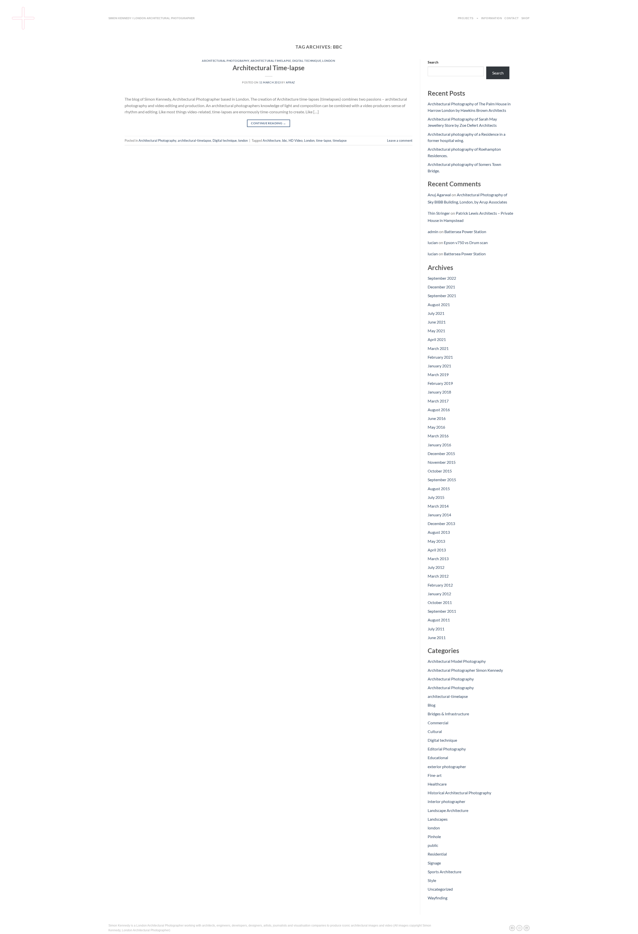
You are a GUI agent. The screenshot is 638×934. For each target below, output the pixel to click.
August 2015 (439, 488)
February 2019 (440, 383)
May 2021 (436, 330)
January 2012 (439, 593)
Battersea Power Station (465, 231)
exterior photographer (447, 766)
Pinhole (434, 836)
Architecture (272, 140)
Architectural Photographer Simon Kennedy (465, 670)
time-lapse (323, 140)
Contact (511, 18)
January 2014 (439, 514)
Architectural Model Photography (457, 661)
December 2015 (441, 453)
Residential (437, 854)
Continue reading (268, 123)
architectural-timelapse (270, 60)
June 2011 (437, 637)
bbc (284, 140)
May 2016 (436, 427)
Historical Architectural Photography (459, 792)
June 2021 (437, 322)
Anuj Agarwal (439, 194)
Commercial (438, 722)
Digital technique (306, 60)
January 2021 (439, 365)
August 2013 (439, 532)
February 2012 (440, 585)
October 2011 (440, 602)
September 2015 (442, 479)
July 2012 (436, 567)
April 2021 (437, 339)
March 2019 (438, 374)
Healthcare (437, 784)
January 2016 (439, 444)
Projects (466, 18)
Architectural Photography (225, 60)
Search (433, 62)
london (328, 60)
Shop (525, 18)
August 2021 (439, 304)
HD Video (296, 140)
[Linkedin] (527, 928)
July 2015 (436, 497)
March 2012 (438, 576)
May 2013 (436, 541)
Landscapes (438, 819)
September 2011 (442, 611)
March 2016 (438, 435)
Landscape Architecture (448, 810)
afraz (290, 82)
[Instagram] (519, 928)
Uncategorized (440, 889)
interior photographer (446, 801)
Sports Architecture (444, 871)
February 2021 (440, 357)
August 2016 (439, 409)
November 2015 (442, 462)
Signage (434, 863)
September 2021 (442, 295)
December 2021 (441, 286)
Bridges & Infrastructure (448, 713)
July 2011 (436, 628)
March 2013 (438, 558)
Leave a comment (399, 140)
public (433, 845)
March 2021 (438, 348)
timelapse (340, 140)
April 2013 (437, 549)
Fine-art (435, 775)
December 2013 (441, 523)
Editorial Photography (447, 748)
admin (433, 231)
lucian (433, 242)
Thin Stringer (439, 213)
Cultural (435, 731)
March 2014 (438, 506)
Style (432, 880)
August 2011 (439, 619)
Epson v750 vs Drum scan (466, 242)
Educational (438, 757)
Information (491, 18)
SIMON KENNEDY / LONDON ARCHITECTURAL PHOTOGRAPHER (151, 18)
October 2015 (440, 470)
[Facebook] (512, 928)
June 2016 (437, 418)
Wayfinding (437, 897)
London (309, 140)
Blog (431, 705)
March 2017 (438, 401)
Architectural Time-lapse (269, 67)
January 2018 (439, 392)
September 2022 (442, 278)
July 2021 (436, 313)
